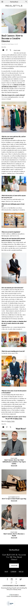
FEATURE (17, 50)
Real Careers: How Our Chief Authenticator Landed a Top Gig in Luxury (14, 461)
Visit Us (21, 571)
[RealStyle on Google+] (12, 582)
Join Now (14, 565)
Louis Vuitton (14, 559)
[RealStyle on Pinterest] (16, 579)
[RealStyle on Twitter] (20, 579)
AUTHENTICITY (14, 497)
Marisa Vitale (11, 421)
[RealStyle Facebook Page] (7, 579)
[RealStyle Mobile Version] (16, 582)
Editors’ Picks (18, 418)
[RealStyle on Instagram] (12, 579)
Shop (6, 571)
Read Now (14, 465)
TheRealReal (14, 1)
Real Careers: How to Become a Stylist (14, 535)
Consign (13, 571)
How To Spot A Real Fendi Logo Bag (14, 499)
